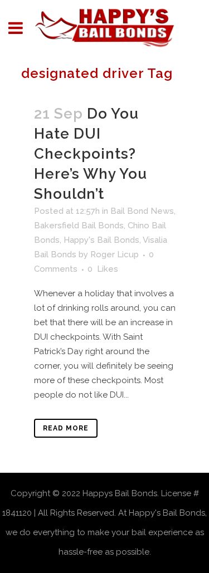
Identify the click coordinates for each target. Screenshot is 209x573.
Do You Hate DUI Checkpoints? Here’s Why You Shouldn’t (90, 153)
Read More (66, 428)
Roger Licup (114, 254)
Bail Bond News (142, 211)
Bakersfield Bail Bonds (79, 226)
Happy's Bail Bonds (101, 240)
